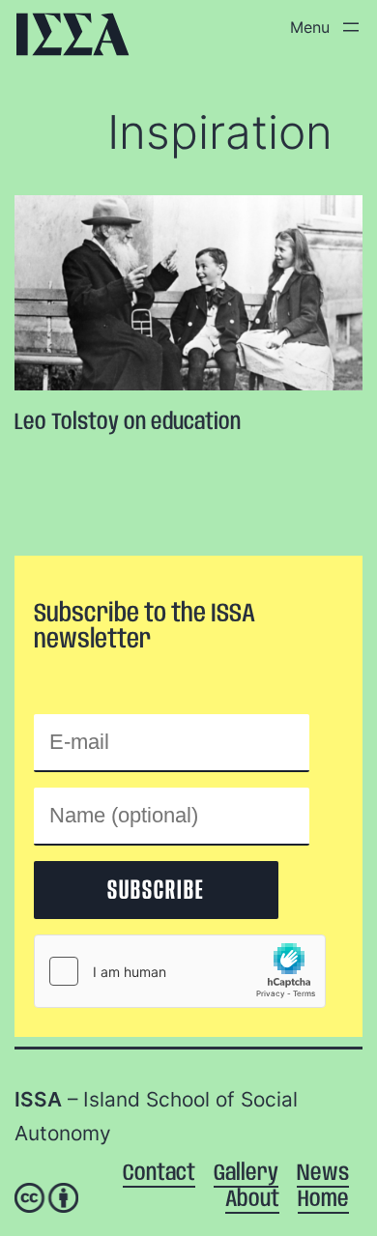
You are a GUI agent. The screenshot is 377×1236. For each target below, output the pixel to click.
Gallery (246, 1174)
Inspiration (220, 131)
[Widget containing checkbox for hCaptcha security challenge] (180, 971)
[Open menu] (321, 27)
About (252, 1200)
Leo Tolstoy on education (127, 423)
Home (323, 1200)
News (323, 1174)
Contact (159, 1174)
